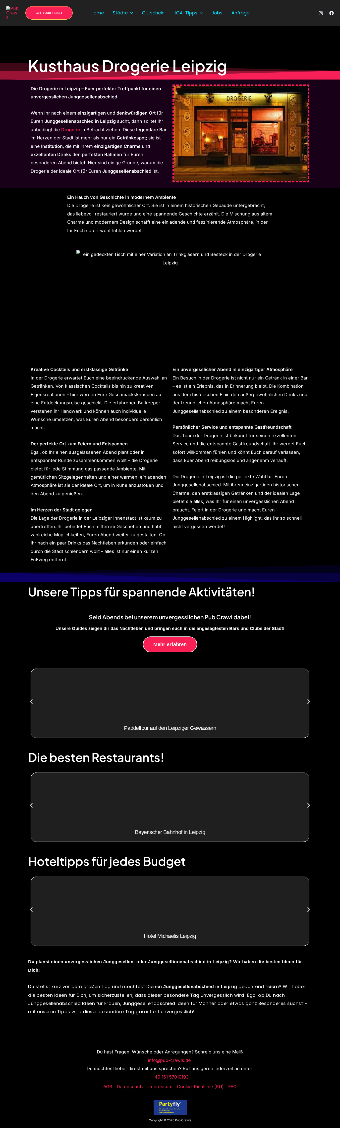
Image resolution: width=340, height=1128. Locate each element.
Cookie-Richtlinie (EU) (200, 1086)
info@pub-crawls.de (170, 1060)
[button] (49, 13)
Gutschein (153, 13)
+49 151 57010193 (170, 1077)
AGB (107, 1086)
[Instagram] (321, 13)
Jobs (217, 13)
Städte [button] (120, 13)
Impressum (160, 1086)
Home (97, 13)
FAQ (232, 1086)
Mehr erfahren (170, 644)
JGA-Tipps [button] (185, 13)
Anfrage (240, 13)
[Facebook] (331, 13)
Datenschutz (130, 1086)
